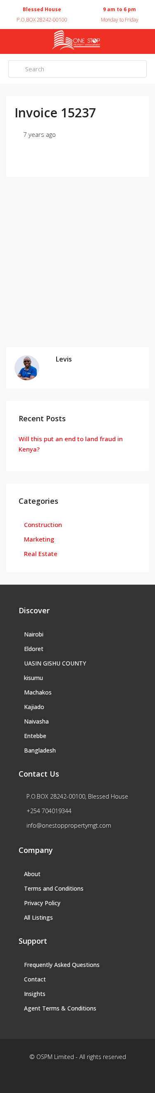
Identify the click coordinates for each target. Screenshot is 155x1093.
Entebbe (35, 736)
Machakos (38, 692)
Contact (35, 979)
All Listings (38, 917)
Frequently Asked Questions (62, 965)
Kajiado (34, 707)
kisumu (33, 678)
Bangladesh (40, 750)
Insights (34, 994)
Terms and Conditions (53, 888)
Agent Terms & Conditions (60, 1008)
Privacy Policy (42, 903)
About (32, 874)
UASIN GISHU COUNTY (55, 663)
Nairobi (33, 634)
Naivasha (36, 721)
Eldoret (33, 649)
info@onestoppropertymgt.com (68, 825)
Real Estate (40, 553)
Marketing (39, 539)
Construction (43, 524)
